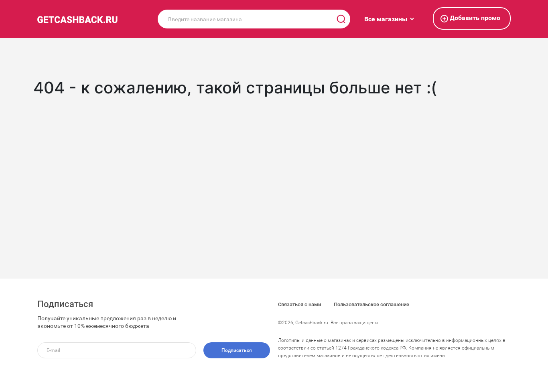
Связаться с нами (299, 304)
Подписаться (236, 350)
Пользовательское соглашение (371, 304)
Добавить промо (471, 18)
